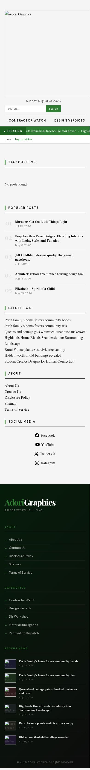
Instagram (48, 462)
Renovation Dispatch (24, 633)
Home (7, 139)
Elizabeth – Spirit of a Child (35, 288)
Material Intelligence (23, 625)
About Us (12, 385)
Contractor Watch (27, 120)
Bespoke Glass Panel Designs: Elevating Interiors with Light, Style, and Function (49, 238)
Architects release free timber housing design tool (49, 273)
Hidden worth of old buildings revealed (33, 355)
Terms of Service (17, 409)
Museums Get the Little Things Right (41, 221)
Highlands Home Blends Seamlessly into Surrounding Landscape (45, 708)
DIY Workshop (19, 617)
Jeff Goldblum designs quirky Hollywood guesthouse (44, 257)
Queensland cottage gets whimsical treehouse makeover (45, 331)
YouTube (47, 444)
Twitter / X (48, 453)
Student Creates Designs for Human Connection (39, 361)
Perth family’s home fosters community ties (36, 325)
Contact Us (13, 391)
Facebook (48, 435)
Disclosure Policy (17, 397)
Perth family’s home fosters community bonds (38, 319)
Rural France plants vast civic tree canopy (35, 349)
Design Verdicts (69, 120)
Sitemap (10, 403)
